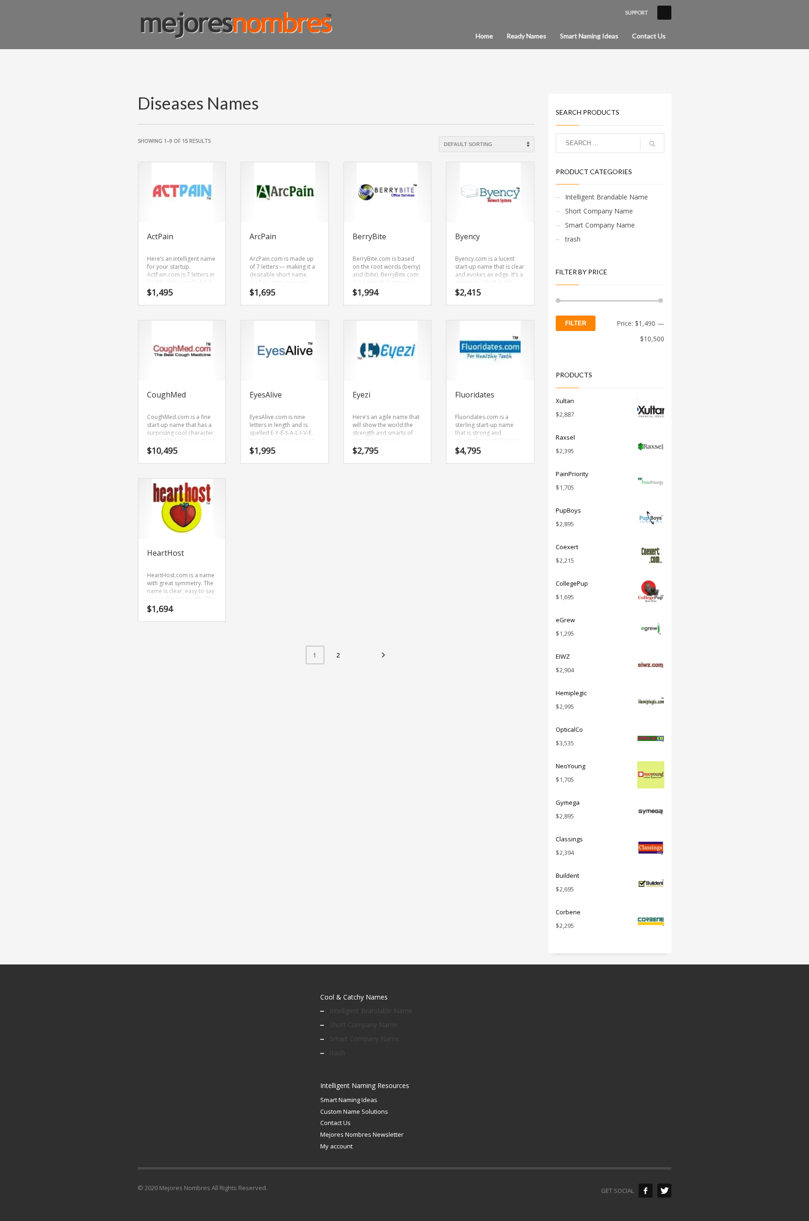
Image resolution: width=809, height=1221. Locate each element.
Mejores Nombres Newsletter (362, 1134)
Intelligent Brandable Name (606, 196)
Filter (575, 323)
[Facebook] (646, 1191)
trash (573, 239)
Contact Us (335, 1122)
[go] (652, 144)
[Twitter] (664, 1191)
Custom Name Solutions (354, 1111)
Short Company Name (599, 210)
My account (336, 1146)
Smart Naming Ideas (348, 1100)
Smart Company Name (600, 225)
